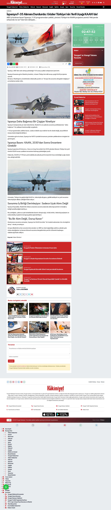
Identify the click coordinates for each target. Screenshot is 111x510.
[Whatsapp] (24, 382)
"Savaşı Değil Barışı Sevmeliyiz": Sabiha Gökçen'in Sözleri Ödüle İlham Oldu (17, 317)
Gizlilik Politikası (92, 382)
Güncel (32, 7)
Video (7, 479)
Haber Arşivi (86, 409)
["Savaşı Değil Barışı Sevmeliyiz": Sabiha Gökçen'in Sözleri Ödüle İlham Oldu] (18, 308)
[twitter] (33, 425)
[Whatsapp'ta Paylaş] (14, 64)
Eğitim (57, 7)
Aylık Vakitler (78, 45)
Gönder (11, 361)
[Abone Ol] (69, 64)
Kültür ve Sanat (12, 452)
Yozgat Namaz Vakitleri (64, 406)
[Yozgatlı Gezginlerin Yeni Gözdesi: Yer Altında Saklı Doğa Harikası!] (39, 308)
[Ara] (103, 3)
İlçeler (10, 444)
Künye (98, 382)
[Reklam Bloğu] (88, 80)
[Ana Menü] (103, 7)
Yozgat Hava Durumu (38, 406)
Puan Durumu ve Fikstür (14, 409)
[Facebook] (20, 294)
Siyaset (38, 7)
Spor (66, 7)
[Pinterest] (13, 382)
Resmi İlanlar (81, 7)
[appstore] (49, 414)
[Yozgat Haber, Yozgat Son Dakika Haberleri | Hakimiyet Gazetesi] (17, 2)
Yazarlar (72, 7)
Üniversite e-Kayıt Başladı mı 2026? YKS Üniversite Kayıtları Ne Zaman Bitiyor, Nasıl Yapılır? (38, 336)
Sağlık (51, 7)
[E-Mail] (17, 294)
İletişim (102, 382)
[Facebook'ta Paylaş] (8, 64)
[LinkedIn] (19, 382)
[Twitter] (23, 294)
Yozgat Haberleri (12, 7)
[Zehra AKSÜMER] (11, 290)
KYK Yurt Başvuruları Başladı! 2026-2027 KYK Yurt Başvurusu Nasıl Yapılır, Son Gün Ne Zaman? (17, 336)
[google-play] (62, 414)
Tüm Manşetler (37, 409)
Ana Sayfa (8, 429)
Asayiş (62, 7)
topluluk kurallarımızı (22, 366)
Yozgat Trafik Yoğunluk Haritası (90, 406)
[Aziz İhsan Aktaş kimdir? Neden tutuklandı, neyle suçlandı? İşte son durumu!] (60, 308)
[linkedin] (96, 425)
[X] (10, 382)
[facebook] (17, 425)
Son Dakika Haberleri (63, 409)
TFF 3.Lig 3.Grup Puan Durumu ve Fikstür (20, 502)
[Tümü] (102, 50)
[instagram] (48, 425)
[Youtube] (32, 294)
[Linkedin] (29, 294)
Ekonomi (45, 7)
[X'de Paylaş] (11, 64)
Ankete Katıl (78, 63)
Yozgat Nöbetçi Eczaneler (15, 406)
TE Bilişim (102, 420)
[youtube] (64, 425)
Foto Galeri (8, 477)
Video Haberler (24, 7)
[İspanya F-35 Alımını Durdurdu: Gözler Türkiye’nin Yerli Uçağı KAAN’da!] (39, 43)
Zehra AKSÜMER (12, 67)
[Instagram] (26, 294)
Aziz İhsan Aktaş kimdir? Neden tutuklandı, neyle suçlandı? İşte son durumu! (59, 317)
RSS (10, 420)
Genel (10, 434)
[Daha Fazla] (17, 64)
